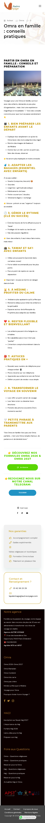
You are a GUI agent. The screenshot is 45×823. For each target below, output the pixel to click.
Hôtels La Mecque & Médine (15, 686)
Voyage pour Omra (11, 690)
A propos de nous (30, 809)
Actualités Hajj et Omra (13, 782)
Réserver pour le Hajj (12, 777)
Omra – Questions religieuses (15, 756)
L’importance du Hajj (12, 724)
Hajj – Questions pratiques (14, 773)
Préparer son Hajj (10, 737)
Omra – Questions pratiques (15, 760)
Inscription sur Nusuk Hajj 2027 (16, 720)
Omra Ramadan (10, 669)
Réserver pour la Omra (13, 765)
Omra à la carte (10, 677)
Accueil (7, 809)
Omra (21, 20)
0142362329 (11, 642)
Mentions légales (31, 812)
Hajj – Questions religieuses (14, 769)
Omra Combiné (10, 673)
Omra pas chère (10, 681)
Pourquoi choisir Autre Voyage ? (17, 694)
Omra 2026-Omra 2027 (13, 664)
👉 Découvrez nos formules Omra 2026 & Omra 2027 (22, 455)
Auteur (10, 20)
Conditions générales (13, 812)
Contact (17, 809)
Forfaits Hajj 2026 (11, 729)
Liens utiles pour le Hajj (13, 733)
